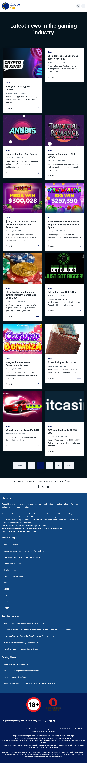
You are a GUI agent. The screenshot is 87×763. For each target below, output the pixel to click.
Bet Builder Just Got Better (62, 292)
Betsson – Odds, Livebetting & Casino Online (21, 643)
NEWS (6, 602)
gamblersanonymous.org (19, 528)
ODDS (6, 595)
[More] (37, 108)
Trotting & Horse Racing (13, 576)
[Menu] (83, 6)
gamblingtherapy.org (46, 721)
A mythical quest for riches (62, 362)
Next (69, 465)
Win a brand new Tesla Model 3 (22, 430)
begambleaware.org (57, 528)
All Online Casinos (11, 545)
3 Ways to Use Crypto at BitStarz (17, 664)
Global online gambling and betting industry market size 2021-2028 (21, 295)
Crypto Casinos (10, 570)
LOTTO (6, 589)
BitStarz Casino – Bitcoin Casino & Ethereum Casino (24, 624)
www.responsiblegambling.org (39, 528)
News (8, 83)
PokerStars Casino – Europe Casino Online (21, 649)
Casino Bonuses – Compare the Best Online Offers (24, 551)
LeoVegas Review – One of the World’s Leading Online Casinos (29, 636)
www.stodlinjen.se (8, 531)
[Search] (78, 6)
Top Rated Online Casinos (14, 564)
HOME (6, 608)
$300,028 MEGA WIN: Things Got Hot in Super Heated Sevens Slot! (21, 224)
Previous (19, 465)
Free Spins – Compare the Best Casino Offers (22, 557)
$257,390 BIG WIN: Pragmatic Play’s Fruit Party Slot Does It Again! (63, 224)
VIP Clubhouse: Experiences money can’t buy (63, 57)
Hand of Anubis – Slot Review (21, 154)
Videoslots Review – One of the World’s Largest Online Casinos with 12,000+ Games (37, 630)
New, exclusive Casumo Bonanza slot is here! (18, 364)
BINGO (6, 583)
